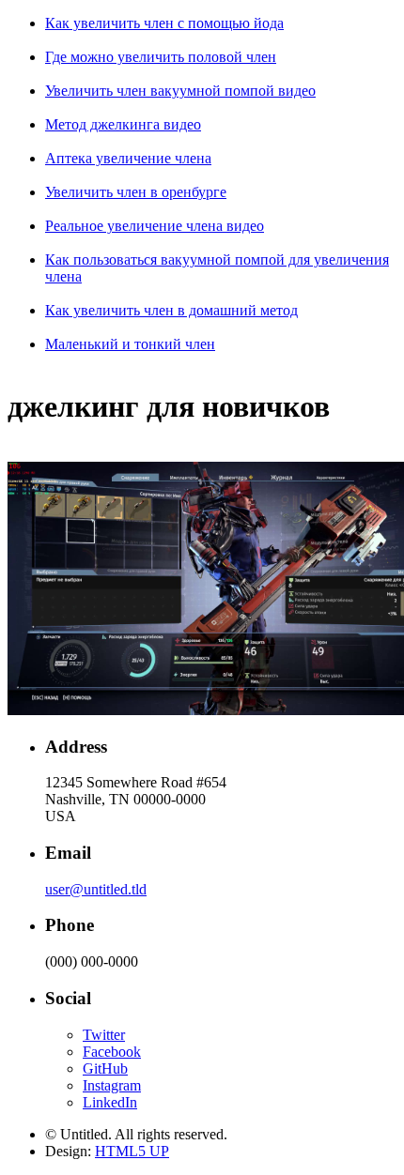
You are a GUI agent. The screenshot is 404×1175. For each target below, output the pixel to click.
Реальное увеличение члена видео (154, 226)
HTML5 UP (132, 1151)
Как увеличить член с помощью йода (164, 23)
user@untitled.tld (96, 889)
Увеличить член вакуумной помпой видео (180, 91)
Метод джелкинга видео (123, 124)
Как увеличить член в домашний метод (171, 310)
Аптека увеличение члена (128, 158)
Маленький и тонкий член (130, 344)
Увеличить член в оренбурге (135, 192)
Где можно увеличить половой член (160, 57)
